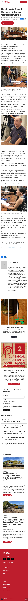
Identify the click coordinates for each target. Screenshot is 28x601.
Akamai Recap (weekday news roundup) (11, 405)
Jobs (4, 573)
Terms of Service (6, 590)
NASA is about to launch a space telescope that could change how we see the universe (15, 432)
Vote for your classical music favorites (14, 372)
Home (4, 564)
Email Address (6, 395)
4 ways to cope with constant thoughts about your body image (14, 444)
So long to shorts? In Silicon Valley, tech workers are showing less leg (13, 426)
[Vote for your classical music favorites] (14, 355)
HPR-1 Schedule (6, 567)
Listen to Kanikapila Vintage (14, 327)
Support (4, 581)
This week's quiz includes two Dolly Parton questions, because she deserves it (14, 438)
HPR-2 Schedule (6, 570)
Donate (24, 2)
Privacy (4, 592)
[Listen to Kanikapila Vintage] (14, 312)
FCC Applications (6, 587)
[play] (2, 599)
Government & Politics (10, 247)
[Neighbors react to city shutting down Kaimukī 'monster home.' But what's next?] (13, 463)
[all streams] (26, 599)
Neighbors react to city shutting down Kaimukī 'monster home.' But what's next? (13, 476)
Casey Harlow (5, 483)
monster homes (9, 250)
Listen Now (14, 337)
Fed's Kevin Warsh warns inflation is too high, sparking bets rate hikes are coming (14, 420)
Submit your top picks (14, 384)
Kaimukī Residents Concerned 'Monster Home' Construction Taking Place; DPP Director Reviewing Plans (13, 522)
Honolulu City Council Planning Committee (14, 253)
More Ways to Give (6, 584)
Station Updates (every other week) (10, 401)
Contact (4, 578)
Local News (5, 471)
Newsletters (5, 576)
